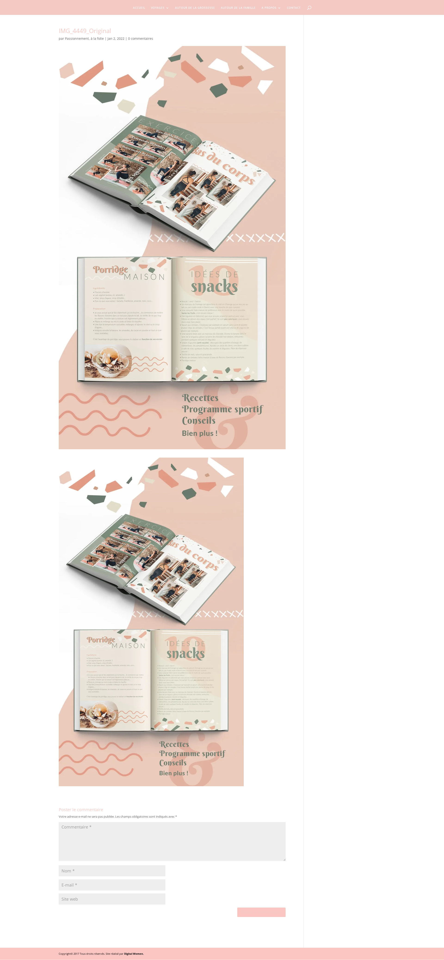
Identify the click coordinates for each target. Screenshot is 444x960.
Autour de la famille (238, 8)
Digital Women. (134, 953)
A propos (269, 8)
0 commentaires (140, 38)
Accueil (139, 8)
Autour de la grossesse (195, 8)
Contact (294, 8)
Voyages (158, 8)
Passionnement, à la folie (84, 38)
